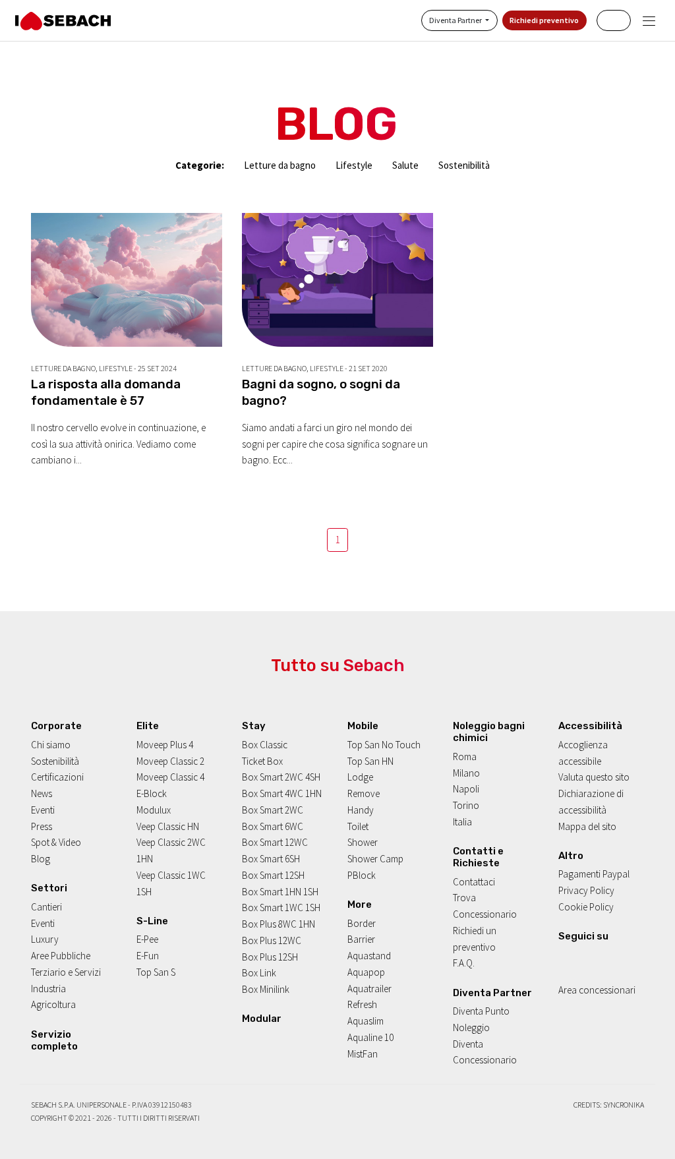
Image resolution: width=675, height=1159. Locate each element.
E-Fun (147, 955)
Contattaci (474, 882)
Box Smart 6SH (271, 858)
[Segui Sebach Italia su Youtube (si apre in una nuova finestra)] (597, 957)
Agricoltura (53, 1004)
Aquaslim (365, 1021)
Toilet (357, 826)
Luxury (45, 939)
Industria (48, 988)
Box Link (259, 972)
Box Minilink (265, 989)
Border (361, 923)
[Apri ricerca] (614, 20)
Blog (40, 858)
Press (41, 826)
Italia (462, 822)
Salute (405, 165)
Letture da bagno (280, 165)
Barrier (361, 939)
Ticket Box (262, 761)
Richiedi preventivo (544, 20)
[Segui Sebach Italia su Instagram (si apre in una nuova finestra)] (580, 957)
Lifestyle (354, 165)
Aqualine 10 (370, 1037)
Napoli (466, 789)
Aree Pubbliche (60, 955)
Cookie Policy (586, 907)
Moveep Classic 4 (170, 777)
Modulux (153, 810)
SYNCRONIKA (623, 1105)
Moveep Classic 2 (170, 761)
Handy (360, 810)
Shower (362, 842)
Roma (465, 756)
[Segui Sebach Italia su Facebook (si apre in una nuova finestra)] (563, 957)
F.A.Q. (464, 963)
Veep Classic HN (167, 826)
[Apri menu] (648, 20)
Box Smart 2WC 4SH (281, 777)
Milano (466, 773)
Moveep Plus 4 (164, 744)
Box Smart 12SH (273, 875)
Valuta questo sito (594, 777)
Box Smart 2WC (272, 810)
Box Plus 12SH (270, 957)
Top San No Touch (384, 744)
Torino (466, 805)
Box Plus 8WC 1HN (278, 924)
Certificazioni (57, 777)
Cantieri (46, 907)
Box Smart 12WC (275, 842)
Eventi (43, 810)
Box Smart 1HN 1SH (280, 891)
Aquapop (366, 972)
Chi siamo (51, 744)
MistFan (362, 1054)
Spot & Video (56, 842)
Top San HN (370, 761)
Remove (363, 793)
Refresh (362, 1004)
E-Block (151, 793)
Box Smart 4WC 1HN (282, 793)
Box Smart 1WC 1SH (281, 907)
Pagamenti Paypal (594, 874)
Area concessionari (596, 990)
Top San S (155, 972)
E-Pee (147, 939)
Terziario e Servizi (66, 972)
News (41, 793)
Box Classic (264, 744)
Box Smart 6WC (272, 826)
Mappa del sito (587, 826)
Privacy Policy (586, 890)
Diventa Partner (456, 20)
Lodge (360, 777)
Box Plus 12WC (271, 940)
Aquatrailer (369, 988)
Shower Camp (375, 858)
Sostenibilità (464, 165)
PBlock (361, 875)
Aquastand (369, 955)
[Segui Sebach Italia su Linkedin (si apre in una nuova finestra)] (614, 957)
